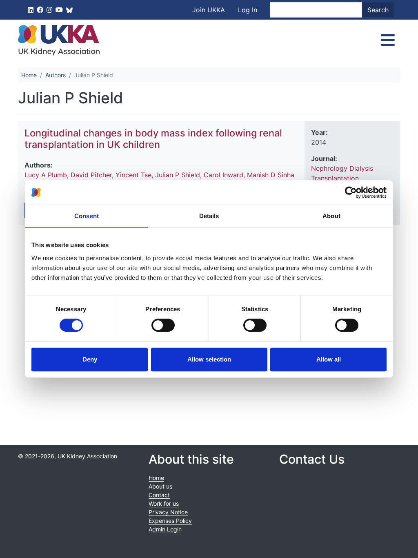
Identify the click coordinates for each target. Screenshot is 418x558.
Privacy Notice (168, 512)
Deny (89, 359)
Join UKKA (208, 10)
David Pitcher (91, 175)
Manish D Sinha (270, 175)
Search (378, 10)
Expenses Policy (170, 520)
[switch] (163, 325)
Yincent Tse (133, 175)
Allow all (328, 359)
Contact (159, 494)
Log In (247, 10)
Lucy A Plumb (45, 175)
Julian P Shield (177, 175)
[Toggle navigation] (388, 40)
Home (29, 74)
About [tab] (331, 215)
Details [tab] (209, 215)
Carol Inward (223, 175)
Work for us (164, 503)
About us (160, 486)
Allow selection (209, 359)
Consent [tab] (86, 215)
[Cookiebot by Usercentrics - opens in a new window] (351, 192)
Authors (55, 74)
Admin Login (165, 529)
